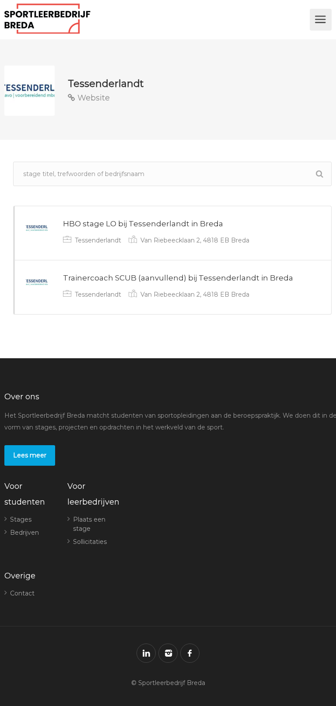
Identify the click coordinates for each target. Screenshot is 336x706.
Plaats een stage (89, 524)
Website (92, 98)
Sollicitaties (90, 542)
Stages (21, 519)
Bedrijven (24, 532)
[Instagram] (168, 653)
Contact (22, 593)
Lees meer (29, 455)
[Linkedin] (146, 653)
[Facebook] (190, 653)
